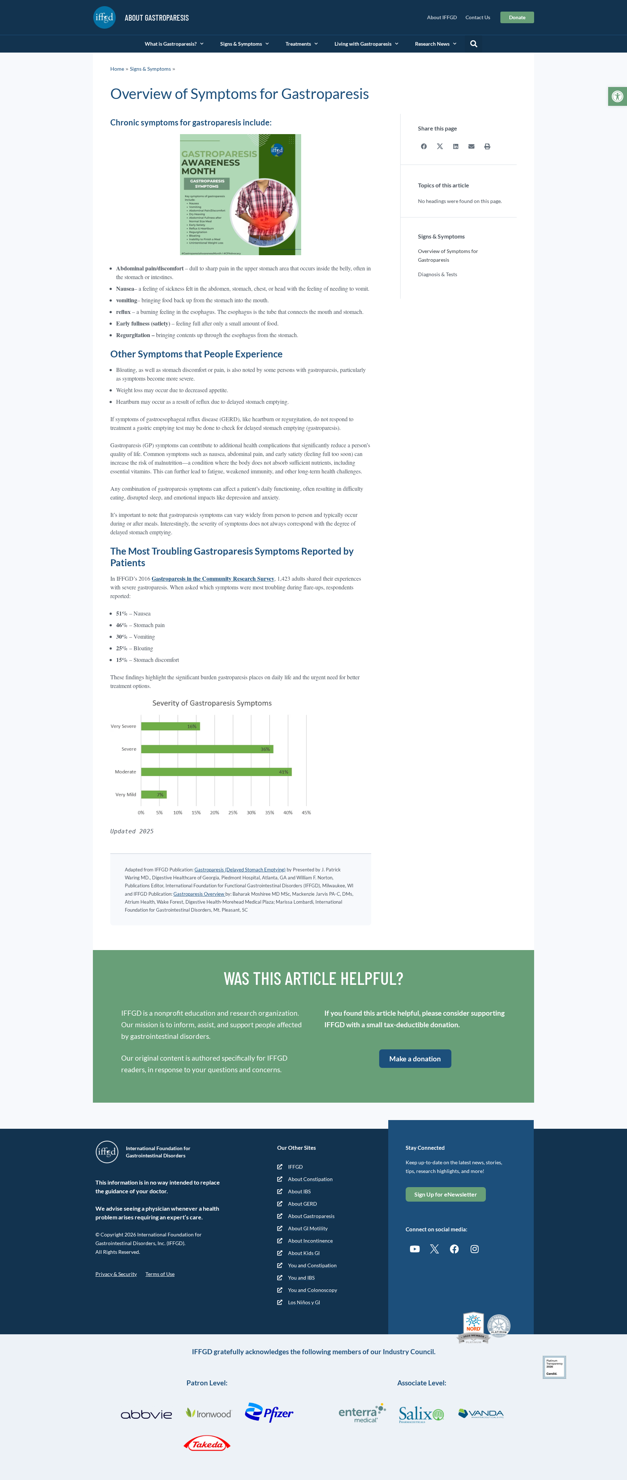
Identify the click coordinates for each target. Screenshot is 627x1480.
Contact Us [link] (478, 17)
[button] (473, 44)
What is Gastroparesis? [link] (171, 44)
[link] (617, 96)
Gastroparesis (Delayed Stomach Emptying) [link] (240, 869)
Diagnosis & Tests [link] (437, 274)
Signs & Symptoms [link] (241, 44)
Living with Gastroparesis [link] (363, 44)
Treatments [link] (298, 44)
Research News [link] (432, 44)
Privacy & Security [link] (116, 1274)
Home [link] (117, 69)
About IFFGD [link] (442, 17)
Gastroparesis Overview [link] (199, 894)
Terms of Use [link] (160, 1274)
